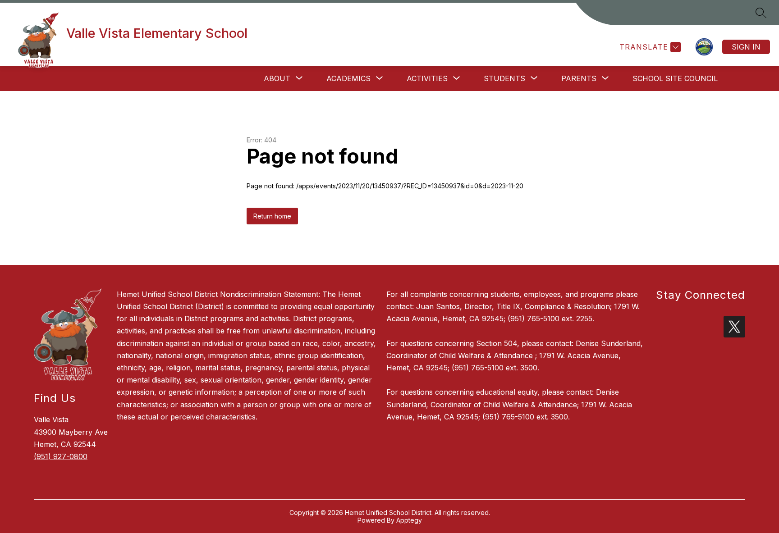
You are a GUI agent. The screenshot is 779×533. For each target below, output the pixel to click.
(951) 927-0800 (60, 456)
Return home (272, 216)
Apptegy (409, 520)
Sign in (746, 46)
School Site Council (675, 78)
